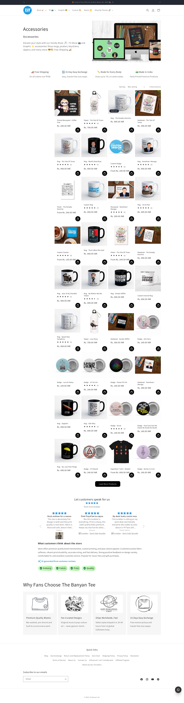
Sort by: (122, 87)
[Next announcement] (160, 2)
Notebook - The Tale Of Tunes (146, 121)
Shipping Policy (108, 656)
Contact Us (82, 660)
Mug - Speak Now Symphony (63, 338)
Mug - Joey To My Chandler (67, 294)
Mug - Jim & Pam (144, 205)
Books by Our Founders (92, 665)
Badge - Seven (116, 426)
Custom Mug (88, 205)
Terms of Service (59, 660)
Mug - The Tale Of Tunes (66, 162)
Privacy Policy (122, 656)
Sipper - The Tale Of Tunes (93, 120)
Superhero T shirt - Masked (120, 469)
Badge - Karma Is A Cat (146, 469)
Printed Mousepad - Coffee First (66, 121)
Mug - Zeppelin (62, 424)
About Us (72, 660)
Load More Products (108, 484)
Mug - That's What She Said (94, 250)
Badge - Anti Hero (144, 339)
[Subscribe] (65, 679)
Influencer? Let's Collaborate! (101, 660)
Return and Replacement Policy (76, 656)
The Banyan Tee (94, 697)
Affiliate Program (122, 660)
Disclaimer (134, 656)
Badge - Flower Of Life (119, 382)
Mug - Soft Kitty (89, 424)
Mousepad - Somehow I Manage (119, 208)
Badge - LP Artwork (91, 469)
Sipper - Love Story (91, 339)
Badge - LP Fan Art (91, 382)
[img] (92, 503)
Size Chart (96, 656)
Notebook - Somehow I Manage (146, 383)
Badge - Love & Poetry (65, 382)
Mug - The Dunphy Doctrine (121, 118)
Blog (46, 656)
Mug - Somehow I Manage (147, 162)
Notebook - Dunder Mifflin (120, 339)
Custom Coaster (63, 253)
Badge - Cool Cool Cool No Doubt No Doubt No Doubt (147, 427)
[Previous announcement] (24, 2)
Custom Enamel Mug (145, 296)
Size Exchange (56, 656)
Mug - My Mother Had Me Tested (93, 295)
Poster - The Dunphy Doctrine (64, 208)
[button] (41, 10)
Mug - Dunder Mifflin (118, 294)
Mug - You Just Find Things (67, 467)
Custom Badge (116, 164)
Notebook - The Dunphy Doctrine (146, 254)
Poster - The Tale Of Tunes (120, 253)
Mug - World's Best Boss (92, 162)
